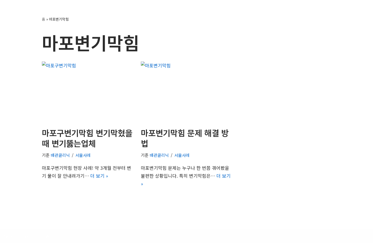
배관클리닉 (60, 155)
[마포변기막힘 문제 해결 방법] (186, 92)
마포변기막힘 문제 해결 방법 (185, 138)
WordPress (56, 236)
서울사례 (83, 155)
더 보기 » (99, 175)
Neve (9, 236)
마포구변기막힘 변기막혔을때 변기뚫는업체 (87, 138)
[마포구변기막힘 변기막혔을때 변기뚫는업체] (87, 92)
